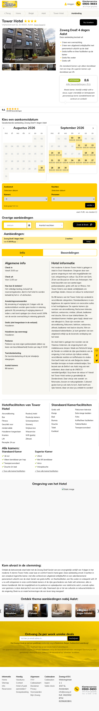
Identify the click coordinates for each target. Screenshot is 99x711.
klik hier (15, 206)
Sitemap (5, 683)
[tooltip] (96, 212)
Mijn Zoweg (35, 695)
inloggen (70, 4)
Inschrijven (73, 638)
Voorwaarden (36, 692)
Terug (8, 13)
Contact (19, 683)
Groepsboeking (22, 692)
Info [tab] (22, 252)
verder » (90, 205)
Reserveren (6, 689)
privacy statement (42, 650)
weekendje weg (47, 643)
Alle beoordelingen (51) (78, 84)
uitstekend (74, 80)
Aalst (44, 13)
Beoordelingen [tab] (70, 252)
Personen (55, 194)
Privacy (33, 689)
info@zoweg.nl (65, 692)
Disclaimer (34, 686)
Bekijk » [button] (89, 241)
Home (18, 13)
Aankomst (8, 187)
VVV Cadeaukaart (35, 681)
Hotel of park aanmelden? (21, 687)
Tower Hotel (58, 13)
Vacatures (20, 680)
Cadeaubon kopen (49, 681)
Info (3, 686)
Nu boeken (88, 22)
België (31, 13)
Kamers (7, 194)
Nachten (55, 187)
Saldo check (50, 686)
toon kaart (40, 24)
